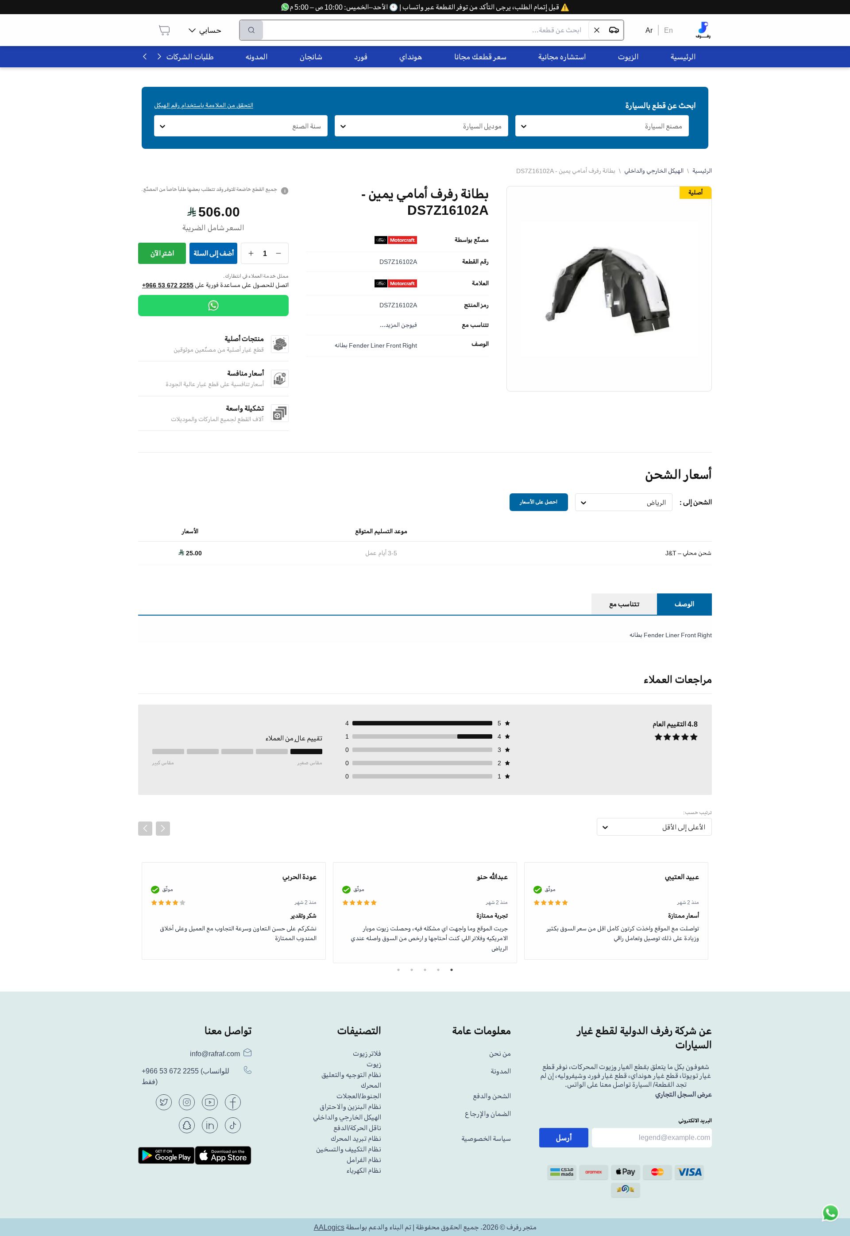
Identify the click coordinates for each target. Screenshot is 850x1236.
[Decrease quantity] (279, 253)
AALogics (329, 1227)
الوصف (480, 344)
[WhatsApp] (213, 305)
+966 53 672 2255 (167, 285)
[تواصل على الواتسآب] (830, 1216)
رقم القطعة (475, 261)
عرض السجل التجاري (683, 1094)
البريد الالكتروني (695, 1120)
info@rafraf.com (215, 1053)
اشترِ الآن (162, 253)
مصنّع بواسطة (472, 240)
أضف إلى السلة (213, 253)
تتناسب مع (475, 325)
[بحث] (251, 30)
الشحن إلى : (696, 502)
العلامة (480, 283)
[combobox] (682, 126)
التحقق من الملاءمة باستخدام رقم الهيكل (203, 105)
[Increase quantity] (251, 253)
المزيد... (390, 325)
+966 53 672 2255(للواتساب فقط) (185, 1076)
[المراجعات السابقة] (145, 828)
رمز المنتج (476, 305)
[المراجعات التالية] (163, 828)
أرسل (564, 1138)
